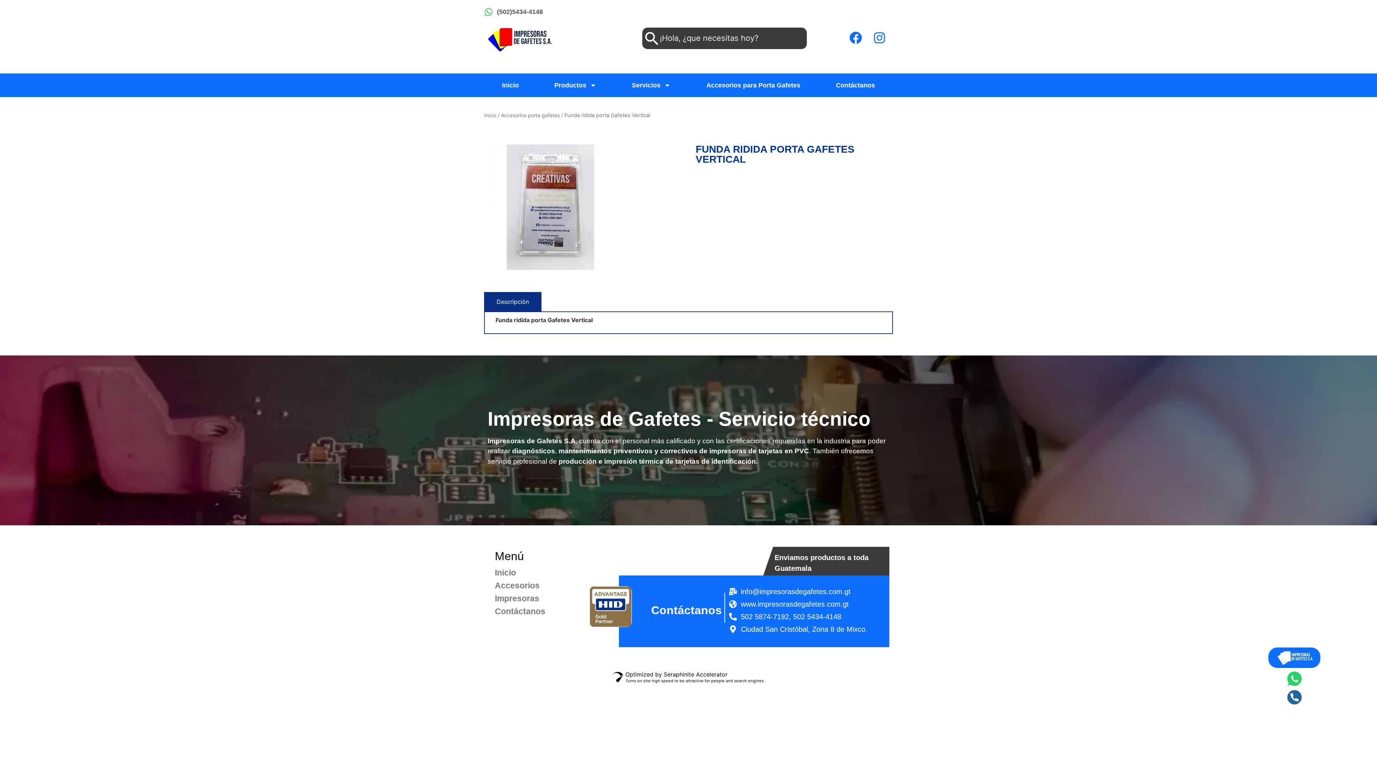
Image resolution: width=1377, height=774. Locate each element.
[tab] (512, 301)
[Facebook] (856, 38)
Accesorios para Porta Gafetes (753, 85)
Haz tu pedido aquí (722, 176)
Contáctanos (855, 85)
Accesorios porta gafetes (530, 115)
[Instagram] (879, 38)
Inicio (510, 85)
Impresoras (511, 598)
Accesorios (511, 585)
